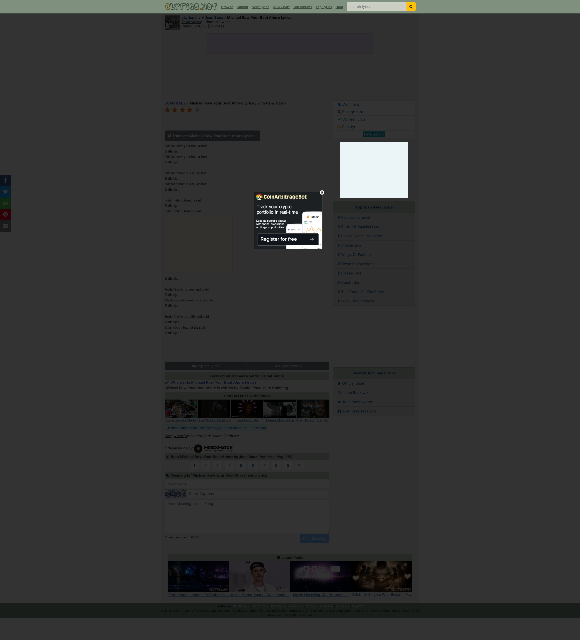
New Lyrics (260, 7)
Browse (227, 7)
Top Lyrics (324, 7)
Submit (242, 7)
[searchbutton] (411, 6)
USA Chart (281, 7)
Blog (339, 7)
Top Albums (302, 7)
